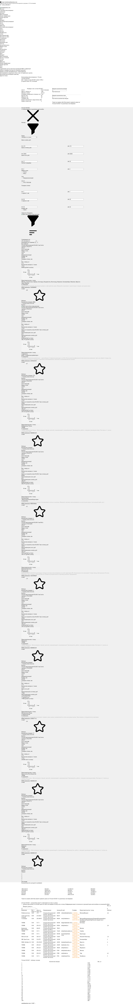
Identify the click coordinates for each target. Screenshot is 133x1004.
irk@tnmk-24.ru (65, 945)
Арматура (2, 11)
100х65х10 (47, 890)
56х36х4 (93, 890)
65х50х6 (93, 893)
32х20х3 (93, 894)
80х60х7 (23, 894)
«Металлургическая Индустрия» (30, 499)
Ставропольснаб (25, 714)
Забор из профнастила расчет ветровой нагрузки (13, 70)
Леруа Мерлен (25, 283)
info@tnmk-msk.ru (66, 950)
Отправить (29, 213)
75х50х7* (70, 891)
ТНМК (23, 427)
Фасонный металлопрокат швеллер (9, 74)
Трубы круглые (4, 17)
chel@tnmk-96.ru (65, 956)
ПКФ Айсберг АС (26, 942)
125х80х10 (70, 889)
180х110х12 (48, 891)
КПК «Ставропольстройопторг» (29, 355)
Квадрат (2, 20)
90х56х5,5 (47, 893)
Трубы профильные (5, 16)
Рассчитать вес (56, 91)
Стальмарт (24, 918)
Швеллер (2, 25)
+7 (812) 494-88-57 (5, 4)
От (22, 146)
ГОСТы (2, 43)
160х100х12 (24, 890)
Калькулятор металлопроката (29, 77)
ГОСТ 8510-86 (45, 90)
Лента (1, 29)
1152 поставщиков (32, 3)
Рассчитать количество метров (60, 98)
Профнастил (3, 32)
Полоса (2, 31)
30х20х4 (70, 890)
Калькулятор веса (4, 45)
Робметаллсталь (25, 913)
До (68, 146)
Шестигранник (4, 14)
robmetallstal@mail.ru (66, 913)
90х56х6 (23, 893)
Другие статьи (4, 75)
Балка (1, 23)
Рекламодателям (4, 35)
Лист (1, 28)
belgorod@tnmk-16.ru (66, 922)
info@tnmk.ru (64, 925)
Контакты (2, 39)
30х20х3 (47, 889)
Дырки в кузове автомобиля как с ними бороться (13, 71)
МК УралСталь (25, 939)
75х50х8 (70, 893)
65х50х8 (23, 891)
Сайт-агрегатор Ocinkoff (25, 916)
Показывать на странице (27, 242)
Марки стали (3, 46)
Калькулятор (3, 49)
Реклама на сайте (4, 36)
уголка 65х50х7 (39, 88)
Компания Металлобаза (24, 929)
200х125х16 (71, 894)
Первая (23, 871)
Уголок (2, 24)
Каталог (2, 9)
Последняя (24, 881)
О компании (3, 38)
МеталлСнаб (24, 570)
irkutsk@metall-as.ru (66, 942)
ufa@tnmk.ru (64, 953)
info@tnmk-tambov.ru (66, 931)
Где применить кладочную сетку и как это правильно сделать (16, 73)
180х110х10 (24, 889)
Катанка (2, 13)
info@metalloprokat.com (11, 2)
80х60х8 (93, 889)
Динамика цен (4, 42)
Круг (1, 18)
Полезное (2, 41)
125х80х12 (93, 891)
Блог (1, 48)
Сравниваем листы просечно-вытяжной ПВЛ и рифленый (15, 68)
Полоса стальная (4, 57)
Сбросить (23, 213)
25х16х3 (47, 894)
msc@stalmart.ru (65, 918)
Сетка (1, 34)
